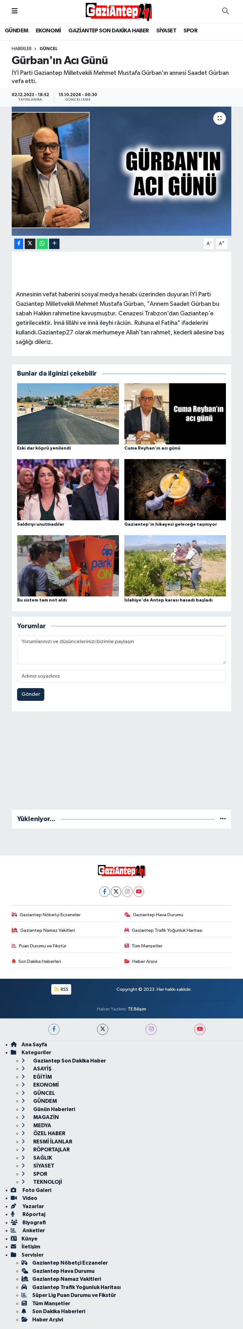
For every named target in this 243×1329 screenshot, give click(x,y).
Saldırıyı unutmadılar (40, 524)
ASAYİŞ (42, 1068)
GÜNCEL (49, 49)
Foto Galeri (36, 1190)
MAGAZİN (45, 1117)
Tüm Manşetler (147, 946)
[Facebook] (104, 891)
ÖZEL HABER (48, 1133)
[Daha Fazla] (54, 244)
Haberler (22, 49)
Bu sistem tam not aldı (42, 600)
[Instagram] (127, 891)
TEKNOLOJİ (47, 1182)
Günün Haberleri (53, 1109)
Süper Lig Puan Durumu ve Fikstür (74, 1295)
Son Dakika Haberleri (39, 961)
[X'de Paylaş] (30, 244)
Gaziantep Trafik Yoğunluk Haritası (167, 930)
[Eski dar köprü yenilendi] (68, 413)
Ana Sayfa (34, 1044)
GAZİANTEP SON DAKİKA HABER (108, 31)
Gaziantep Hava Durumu (158, 914)
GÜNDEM (16, 31)
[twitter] (102, 1029)
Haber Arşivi (144, 961)
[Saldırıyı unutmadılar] (68, 489)
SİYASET (166, 31)
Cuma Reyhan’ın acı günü (152, 448)
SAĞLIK (42, 1158)
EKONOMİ (48, 31)
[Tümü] (223, 819)
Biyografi (34, 1222)
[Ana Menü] (15, 11)
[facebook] (53, 1029)
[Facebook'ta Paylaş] (18, 244)
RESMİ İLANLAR (52, 1141)
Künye (29, 1238)
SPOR (190, 31)
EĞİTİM (42, 1077)
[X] (116, 891)
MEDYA (41, 1125)
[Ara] (225, 11)
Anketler (33, 1230)
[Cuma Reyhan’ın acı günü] (175, 413)
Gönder (31, 694)
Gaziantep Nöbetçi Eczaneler (50, 914)
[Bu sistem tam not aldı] (68, 566)
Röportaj (33, 1214)
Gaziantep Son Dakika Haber (69, 1060)
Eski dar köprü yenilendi (44, 448)
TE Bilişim (137, 1009)
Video (29, 1198)
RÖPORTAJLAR (51, 1149)
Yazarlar (33, 1206)
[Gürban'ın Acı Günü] (122, 171)
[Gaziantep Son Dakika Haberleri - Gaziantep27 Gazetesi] (118, 11)
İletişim (31, 1246)
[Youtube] (139, 891)
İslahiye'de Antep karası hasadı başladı (168, 600)
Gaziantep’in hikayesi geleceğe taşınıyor (170, 524)
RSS (64, 989)
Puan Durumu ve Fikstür (42, 946)
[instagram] (151, 1029)
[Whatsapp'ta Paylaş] (42, 244)
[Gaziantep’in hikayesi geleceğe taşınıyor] (175, 489)
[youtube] (199, 1029)
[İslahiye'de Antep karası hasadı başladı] (175, 566)
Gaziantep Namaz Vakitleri (47, 930)
